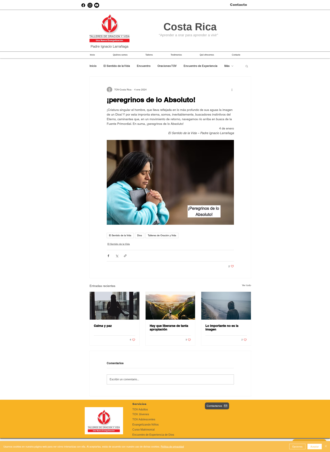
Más (227, 66)
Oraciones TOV (167, 66)
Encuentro (144, 66)
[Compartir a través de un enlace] (125, 255)
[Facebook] (83, 5)
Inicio (93, 66)
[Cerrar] (326, 446)
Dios (139, 235)
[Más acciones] (232, 90)
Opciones (297, 446)
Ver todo (246, 285)
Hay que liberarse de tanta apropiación (169, 327)
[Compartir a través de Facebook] (108, 255)
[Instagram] (89, 5)
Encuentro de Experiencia (200, 66)
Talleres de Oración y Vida (162, 235)
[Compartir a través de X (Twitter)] (116, 255)
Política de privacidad (172, 446)
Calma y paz (103, 326)
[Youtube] (96, 5)
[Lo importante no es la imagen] (226, 306)
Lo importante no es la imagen (221, 327)
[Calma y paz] (114, 306)
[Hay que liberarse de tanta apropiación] (170, 306)
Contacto (238, 5)
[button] (120, 54)
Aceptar (314, 446)
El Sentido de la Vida (116, 66)
